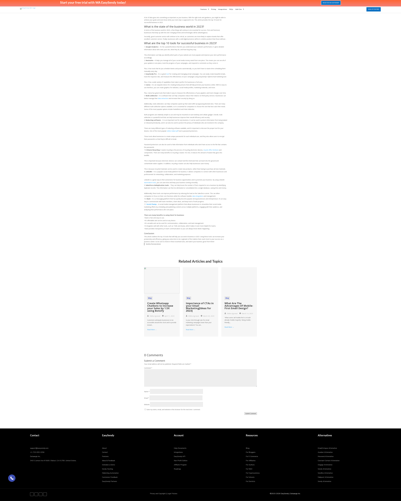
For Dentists (250, 481)
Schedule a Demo (108, 465)
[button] (11, 478)
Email (146, 398)
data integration (197, 196)
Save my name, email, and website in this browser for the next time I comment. (173, 410)
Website (147, 404)
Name (147, 392)
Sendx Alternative (324, 469)
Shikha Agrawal (154, 316)
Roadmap (177, 469)
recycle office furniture (211, 150)
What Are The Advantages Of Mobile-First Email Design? (239, 305)
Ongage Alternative (325, 465)
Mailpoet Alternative (325, 477)
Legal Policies (172, 493)
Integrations (222, 9)
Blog (150, 298)
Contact (105, 452)
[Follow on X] (36, 494)
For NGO (249, 469)
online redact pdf (172, 131)
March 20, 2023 (208, 316)
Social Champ (152, 204)
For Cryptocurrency (253, 473)
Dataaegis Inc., (35, 456)
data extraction (163, 98)
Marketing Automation (110, 473)
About (104, 448)
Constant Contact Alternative (328, 460)
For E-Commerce (252, 456)
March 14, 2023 (247, 313)
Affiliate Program (180, 465)
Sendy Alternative (324, 481)
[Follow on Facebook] (32, 494)
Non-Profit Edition (180, 460)
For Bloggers (250, 452)
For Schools (250, 477)
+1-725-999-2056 (37, 452)
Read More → (152, 330)
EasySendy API (179, 456)
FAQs (231, 9)
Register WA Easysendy (331, 3)
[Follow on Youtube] (45, 494)
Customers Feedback (110, 477)
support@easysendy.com (39, 448)
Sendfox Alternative (325, 473)
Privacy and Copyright (158, 493)
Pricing (213, 9)
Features (203, 9)
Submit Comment (250, 413)
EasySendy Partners (109, 481)
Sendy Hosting (107, 469)
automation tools (150, 182)
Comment (148, 368)
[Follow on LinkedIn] (40, 494)
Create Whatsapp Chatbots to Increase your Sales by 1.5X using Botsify (160, 306)
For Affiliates (251, 460)
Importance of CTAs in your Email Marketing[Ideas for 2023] (200, 306)
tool (167, 74)
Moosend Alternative (326, 456)
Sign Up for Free (373, 9)
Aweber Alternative (325, 452)
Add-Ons (238, 9)
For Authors (250, 465)
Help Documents (180, 448)
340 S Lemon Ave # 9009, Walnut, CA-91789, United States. (53, 460)
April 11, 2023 (169, 316)
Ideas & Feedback (108, 460)
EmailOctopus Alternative (327, 448)
